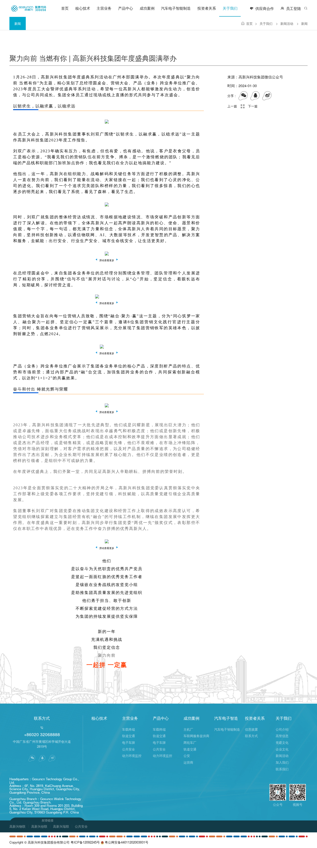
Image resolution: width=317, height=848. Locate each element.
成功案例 (147, 8)
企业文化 (282, 749)
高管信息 (282, 735)
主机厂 (188, 729)
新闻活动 (289, 23)
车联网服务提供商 (196, 735)
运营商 (188, 762)
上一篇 (232, 106)
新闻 (17, 23)
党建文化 (282, 742)
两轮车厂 (190, 742)
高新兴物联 (17, 826)
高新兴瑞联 (61, 826)
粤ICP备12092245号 (85, 842)
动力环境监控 (131, 755)
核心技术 (82, 8)
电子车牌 (128, 742)
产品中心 (125, 8)
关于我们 (230, 8)
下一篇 (253, 106)
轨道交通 (128, 735)
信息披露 (251, 729)
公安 (187, 755)
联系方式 (251, 735)
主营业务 (104, 8)
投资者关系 (206, 8)
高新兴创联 (39, 826)
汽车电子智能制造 (176, 8)
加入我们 (282, 762)
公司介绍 (282, 729)
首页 (65, 8)
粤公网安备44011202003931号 (126, 842)
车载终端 (128, 729)
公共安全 (128, 749)
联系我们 (282, 769)
